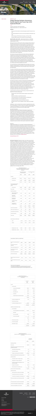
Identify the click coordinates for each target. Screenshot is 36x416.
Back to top (35, 409)
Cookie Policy (8, 413)
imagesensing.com (24, 134)
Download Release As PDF (14, 136)
